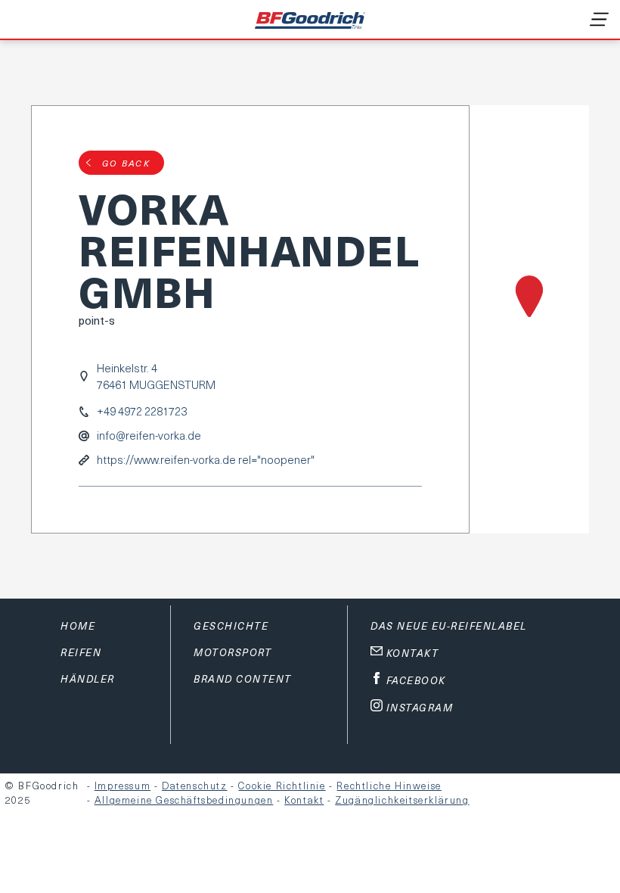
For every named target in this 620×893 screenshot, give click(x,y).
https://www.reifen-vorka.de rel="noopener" (206, 459)
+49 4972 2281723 (142, 411)
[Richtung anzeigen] (529, 319)
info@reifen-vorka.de (149, 435)
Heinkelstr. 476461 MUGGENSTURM (156, 376)
